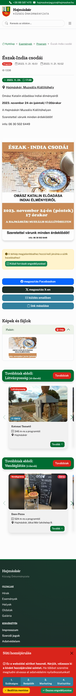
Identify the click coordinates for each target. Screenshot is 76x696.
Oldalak (7, 610)
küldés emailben (39, 297)
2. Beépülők (28, 681)
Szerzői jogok (11, 635)
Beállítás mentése (17, 690)
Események (25, 43)
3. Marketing (46, 681)
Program (41, 43)
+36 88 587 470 (22, 2)
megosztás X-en (39, 289)
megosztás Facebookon (39, 281)
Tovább (56, 444)
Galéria (7, 615)
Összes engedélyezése (58, 690)
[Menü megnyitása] (70, 23)
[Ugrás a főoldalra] (6, 12)
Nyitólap (10, 43)
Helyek (6, 604)
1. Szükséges (11, 681)
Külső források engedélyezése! (27, 263)
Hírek (5, 593)
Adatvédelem (11, 641)
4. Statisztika (63, 681)
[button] (23, 347)
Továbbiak (62, 375)
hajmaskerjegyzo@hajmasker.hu (55, 2)
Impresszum (10, 630)
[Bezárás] (72, 653)
